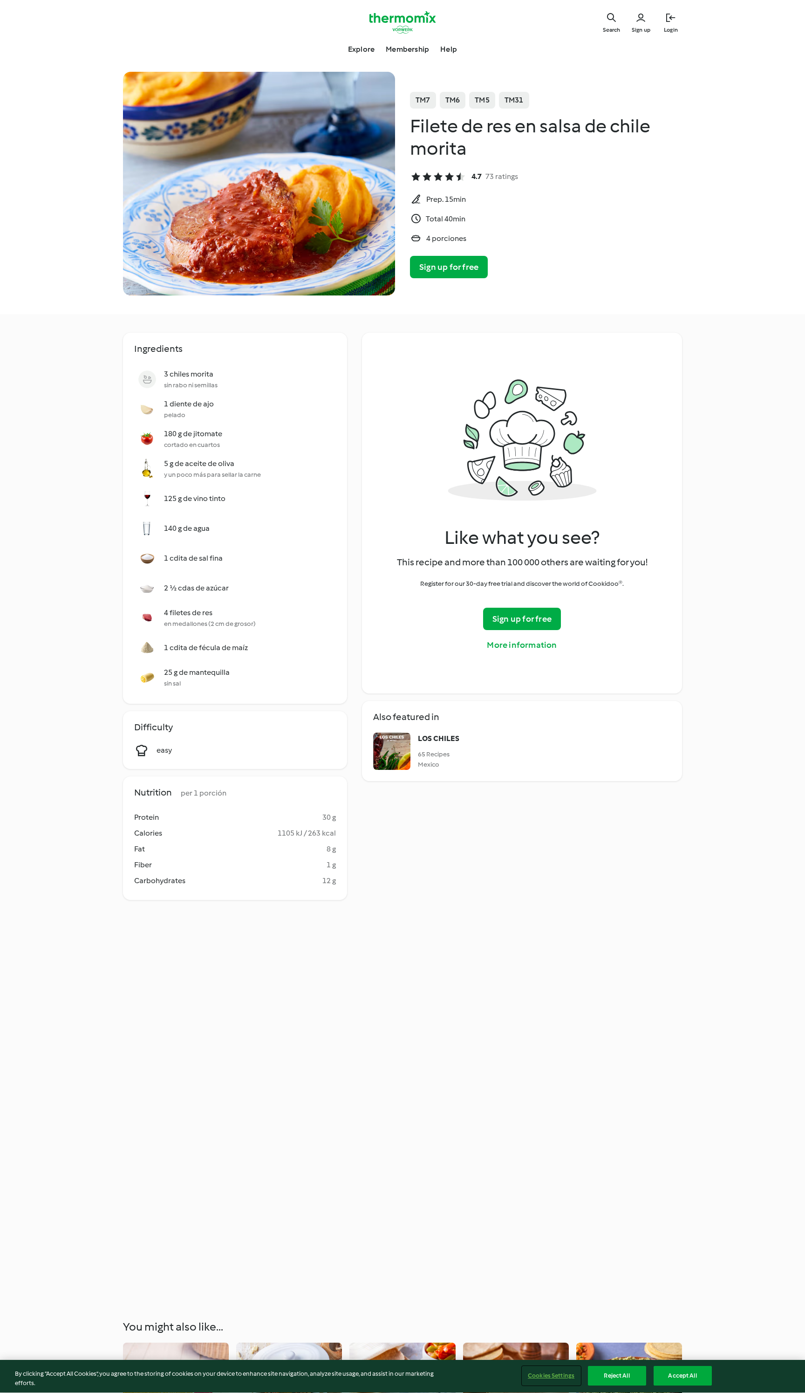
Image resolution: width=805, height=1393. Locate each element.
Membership (407, 49)
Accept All (682, 1375)
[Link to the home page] (402, 22)
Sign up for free (448, 267)
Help (448, 49)
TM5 (482, 100)
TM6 (452, 100)
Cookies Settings (551, 1375)
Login (671, 30)
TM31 (514, 100)
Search (611, 30)
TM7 (423, 100)
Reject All (616, 1375)
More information (522, 645)
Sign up (641, 30)
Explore (361, 49)
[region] (402, 1376)
